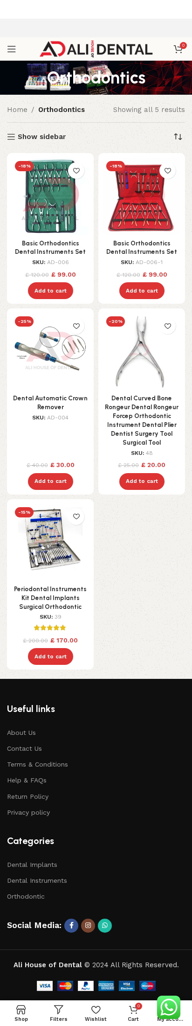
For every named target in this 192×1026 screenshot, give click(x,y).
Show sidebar (42, 137)
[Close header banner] (180, 9)
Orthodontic (26, 896)
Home (17, 109)
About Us (21, 732)
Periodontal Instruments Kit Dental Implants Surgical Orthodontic (50, 597)
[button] (50, 290)
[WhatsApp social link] (105, 926)
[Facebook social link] (71, 926)
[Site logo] (96, 48)
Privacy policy (28, 812)
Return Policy (27, 796)
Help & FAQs (27, 780)
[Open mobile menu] (11, 49)
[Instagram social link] (88, 926)
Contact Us (24, 748)
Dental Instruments (37, 880)
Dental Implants (32, 864)
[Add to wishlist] (76, 170)
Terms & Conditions (37, 764)
